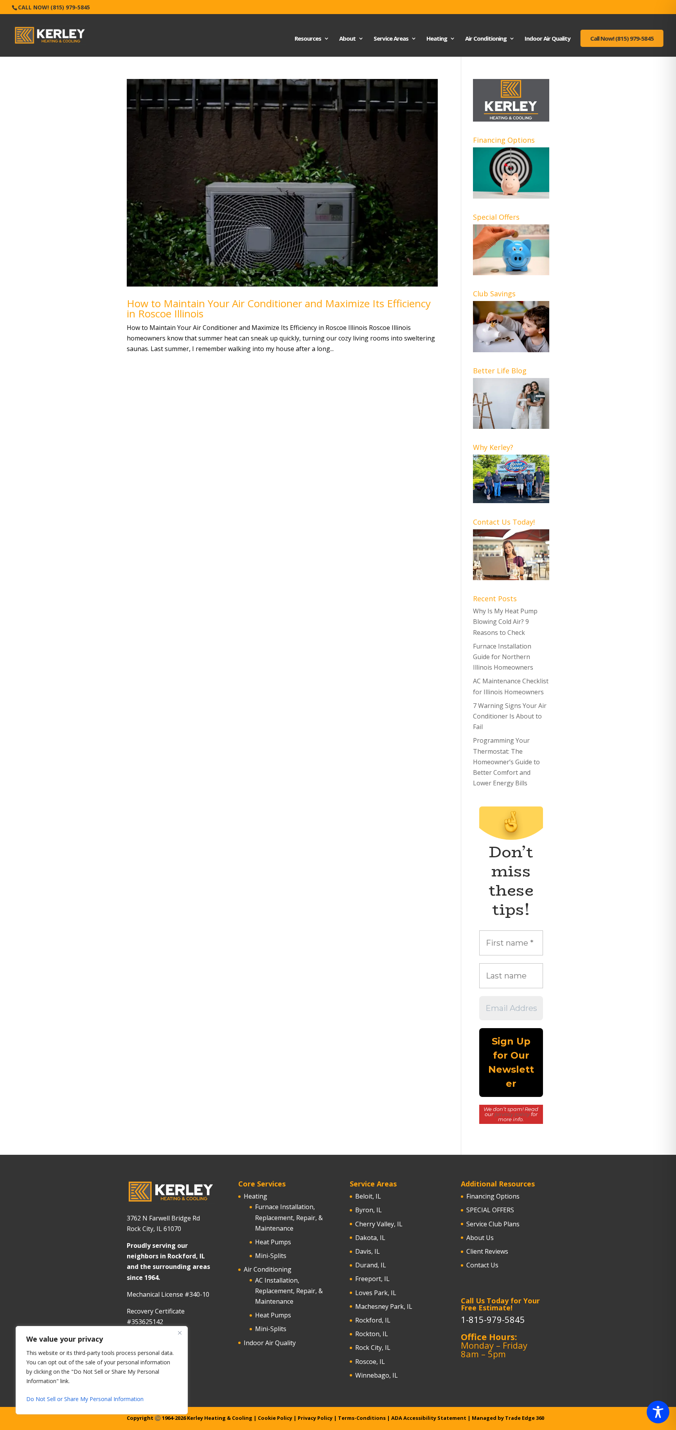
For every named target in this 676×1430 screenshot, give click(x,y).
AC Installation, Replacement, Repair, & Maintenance (289, 1291)
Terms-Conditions (362, 1417)
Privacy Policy (315, 1417)
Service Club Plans (493, 1224)
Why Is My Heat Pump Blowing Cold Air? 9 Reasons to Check (505, 621)
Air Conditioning (486, 39)
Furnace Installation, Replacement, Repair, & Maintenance (289, 1217)
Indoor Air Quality (547, 39)
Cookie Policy (275, 1417)
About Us (480, 1237)
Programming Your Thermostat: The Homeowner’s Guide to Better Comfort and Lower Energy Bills (506, 761)
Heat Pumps (273, 1242)
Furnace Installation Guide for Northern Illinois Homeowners (503, 657)
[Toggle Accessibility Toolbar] (658, 1412)
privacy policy (512, 1114)
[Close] (179, 1332)
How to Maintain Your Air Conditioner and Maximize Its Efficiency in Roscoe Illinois (279, 308)
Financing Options (493, 1196)
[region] (102, 1370)
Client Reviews (487, 1251)
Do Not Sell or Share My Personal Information (85, 1399)
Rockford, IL (372, 1320)
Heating (436, 39)
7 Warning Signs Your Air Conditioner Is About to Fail (510, 716)
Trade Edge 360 (524, 1417)
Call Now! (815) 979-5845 (54, 7)
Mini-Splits (270, 1255)
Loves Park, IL (375, 1292)
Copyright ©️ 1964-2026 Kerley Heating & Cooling (190, 1417)
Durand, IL (370, 1265)
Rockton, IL (371, 1334)
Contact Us (482, 1265)
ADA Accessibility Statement (428, 1417)
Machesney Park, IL (383, 1306)
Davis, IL (367, 1251)
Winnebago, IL (376, 1375)
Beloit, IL (368, 1196)
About (347, 39)
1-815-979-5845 (493, 1319)
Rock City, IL (372, 1347)
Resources (308, 39)
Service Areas (391, 39)
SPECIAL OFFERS (490, 1210)
